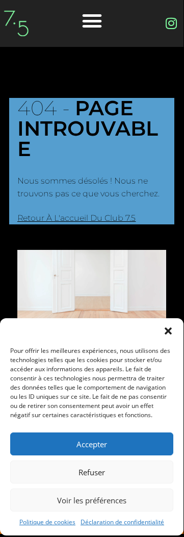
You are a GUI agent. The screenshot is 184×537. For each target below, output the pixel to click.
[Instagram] (171, 23)
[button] (168, 331)
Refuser (91, 472)
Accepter (91, 444)
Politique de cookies (47, 522)
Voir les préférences (91, 500)
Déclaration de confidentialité (122, 522)
